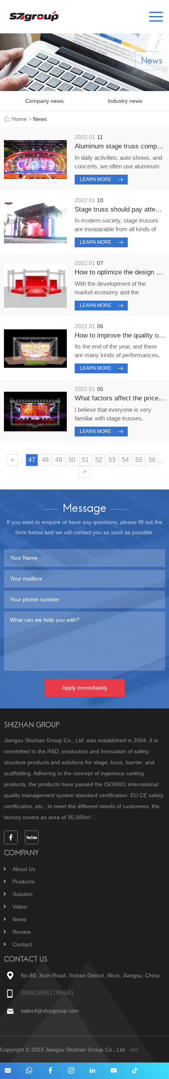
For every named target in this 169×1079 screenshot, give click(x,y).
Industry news (125, 101)
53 (112, 459)
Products (24, 881)
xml (133, 1049)
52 (98, 459)
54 (125, 459)
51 (85, 459)
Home (19, 119)
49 (58, 459)
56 (152, 459)
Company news (44, 101)
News (19, 919)
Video (20, 907)
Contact (22, 944)
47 (31, 459)
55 (138, 459)
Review (22, 932)
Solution (23, 894)
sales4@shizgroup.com (50, 1011)
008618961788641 (47, 993)
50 (71, 459)
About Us (24, 869)
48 (45, 459)
